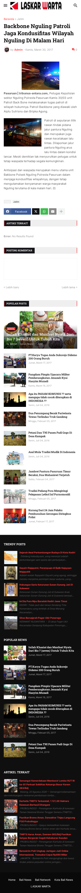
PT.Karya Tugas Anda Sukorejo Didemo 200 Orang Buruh (52, 356)
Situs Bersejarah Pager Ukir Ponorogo (40, 617)
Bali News (25, 879)
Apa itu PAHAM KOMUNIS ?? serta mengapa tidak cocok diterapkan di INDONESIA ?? (50, 397)
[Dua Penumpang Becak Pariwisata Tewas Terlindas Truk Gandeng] (15, 419)
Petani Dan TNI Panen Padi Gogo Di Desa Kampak (50, 434)
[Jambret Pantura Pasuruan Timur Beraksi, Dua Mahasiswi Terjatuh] (15, 477)
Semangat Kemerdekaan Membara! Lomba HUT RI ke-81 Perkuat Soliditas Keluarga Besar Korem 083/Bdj (47, 784)
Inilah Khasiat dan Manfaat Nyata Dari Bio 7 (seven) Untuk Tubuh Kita (51, 649)
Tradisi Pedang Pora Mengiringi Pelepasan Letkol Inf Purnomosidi (49, 492)
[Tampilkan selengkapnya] (61, 211)
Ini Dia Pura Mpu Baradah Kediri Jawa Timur (43, 601)
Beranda (9, 19)
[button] (5, 5)
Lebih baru (12, 287)
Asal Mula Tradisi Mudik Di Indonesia (51, 452)
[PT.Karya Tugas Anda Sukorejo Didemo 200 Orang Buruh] (15, 360)
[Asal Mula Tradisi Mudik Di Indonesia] (15, 457)
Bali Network (43, 879)
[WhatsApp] (44, 211)
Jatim (20, 19)
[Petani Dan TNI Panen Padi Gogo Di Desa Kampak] (15, 438)
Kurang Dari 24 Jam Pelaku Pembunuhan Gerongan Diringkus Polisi (49, 514)
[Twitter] (36, 211)
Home (11, 879)
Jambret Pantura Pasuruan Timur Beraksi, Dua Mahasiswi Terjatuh (49, 473)
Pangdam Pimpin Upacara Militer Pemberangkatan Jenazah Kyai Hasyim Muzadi (49, 378)
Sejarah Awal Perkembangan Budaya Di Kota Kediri (47, 552)
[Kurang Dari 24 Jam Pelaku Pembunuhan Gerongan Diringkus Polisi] (15, 516)
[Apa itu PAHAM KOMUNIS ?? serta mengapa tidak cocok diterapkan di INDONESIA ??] (15, 399)
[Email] (53, 211)
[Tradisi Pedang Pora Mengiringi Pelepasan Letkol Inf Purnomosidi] (15, 496)
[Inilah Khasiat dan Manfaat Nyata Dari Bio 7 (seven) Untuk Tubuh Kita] (15, 653)
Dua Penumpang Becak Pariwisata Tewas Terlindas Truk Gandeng (49, 415)
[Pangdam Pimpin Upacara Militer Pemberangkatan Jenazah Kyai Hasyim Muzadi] (15, 380)
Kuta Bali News (63, 879)
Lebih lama (68, 287)
